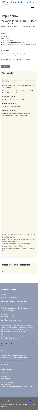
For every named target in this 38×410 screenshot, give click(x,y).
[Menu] (32, 7)
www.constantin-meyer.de (8, 56)
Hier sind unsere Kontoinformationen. (12, 360)
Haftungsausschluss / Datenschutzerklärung (22, 400)
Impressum (4, 400)
